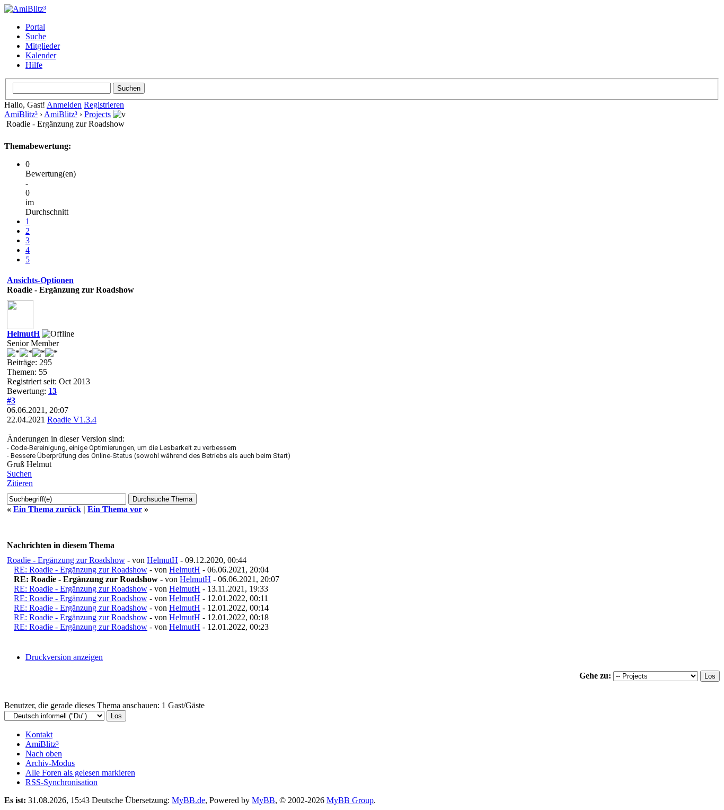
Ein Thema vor (114, 509)
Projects (97, 114)
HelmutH (23, 333)
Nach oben (43, 753)
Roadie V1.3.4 (71, 419)
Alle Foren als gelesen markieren (80, 772)
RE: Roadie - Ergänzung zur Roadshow (80, 569)
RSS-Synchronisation (61, 782)
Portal (35, 26)
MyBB (263, 800)
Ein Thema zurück (47, 509)
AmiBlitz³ (21, 114)
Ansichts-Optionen (40, 280)
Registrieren (104, 104)
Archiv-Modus (50, 763)
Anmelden (64, 104)
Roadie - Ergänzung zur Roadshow (66, 560)
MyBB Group (350, 800)
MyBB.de (188, 800)
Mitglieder (42, 45)
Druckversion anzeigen (64, 657)
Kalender (40, 55)
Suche (35, 36)
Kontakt (38, 734)
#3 (11, 400)
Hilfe (33, 64)
